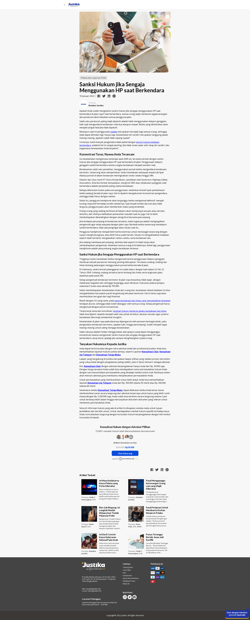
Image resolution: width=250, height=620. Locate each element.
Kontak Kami (127, 576)
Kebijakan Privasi (129, 581)
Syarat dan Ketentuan (130, 578)
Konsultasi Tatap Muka (110, 390)
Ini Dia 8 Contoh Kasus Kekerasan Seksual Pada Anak (108, 537)
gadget (114, 131)
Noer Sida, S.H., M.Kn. (135, 525)
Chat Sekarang (125, 453)
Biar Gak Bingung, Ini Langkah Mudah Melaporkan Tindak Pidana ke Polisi (109, 511)
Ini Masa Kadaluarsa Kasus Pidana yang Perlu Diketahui (109, 483)
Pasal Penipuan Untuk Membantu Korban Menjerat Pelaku (157, 510)
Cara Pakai (127, 570)
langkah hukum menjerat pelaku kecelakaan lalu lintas (139, 311)
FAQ (124, 573)
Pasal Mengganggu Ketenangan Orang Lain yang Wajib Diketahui (155, 484)
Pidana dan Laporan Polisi (93, 77)
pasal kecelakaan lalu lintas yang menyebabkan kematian (142, 300)
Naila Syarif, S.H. (87, 525)
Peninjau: (85, 497)
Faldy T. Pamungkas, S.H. (88, 498)
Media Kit (126, 584)
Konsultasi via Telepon (99, 382)
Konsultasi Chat (150, 351)
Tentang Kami (128, 567)
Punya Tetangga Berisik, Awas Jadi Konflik (155, 537)
